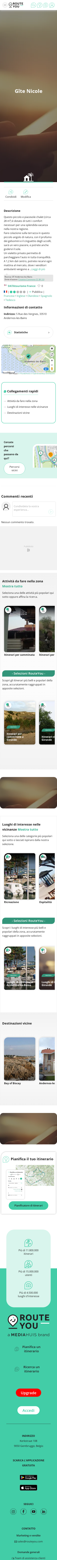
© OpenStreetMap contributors (43, 373)
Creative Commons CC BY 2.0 (31, 279)
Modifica (26, 196)
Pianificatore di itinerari (28, 1205)
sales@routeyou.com (30, 1541)
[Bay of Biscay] (19, 1059)
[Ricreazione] (19, 876)
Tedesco (10, 300)
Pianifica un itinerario (31, 1349)
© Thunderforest (24, 373)
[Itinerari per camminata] (19, 629)
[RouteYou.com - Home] (16, 5)
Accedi (28, 1410)
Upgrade (28, 1392)
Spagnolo (46, 296)
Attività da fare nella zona (22, 401)
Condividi (10, 196)
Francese (9, 296)
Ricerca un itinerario (31, 1369)
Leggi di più (38, 269)
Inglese (21, 296)
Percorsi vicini (14, 468)
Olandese (33, 296)
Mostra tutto (12, 586)
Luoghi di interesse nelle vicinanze (27, 407)
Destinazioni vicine (18, 413)
